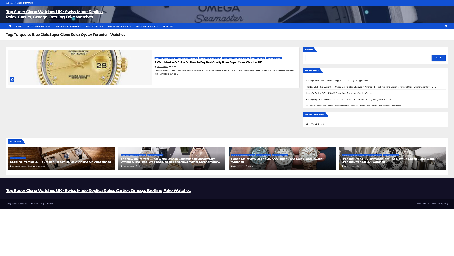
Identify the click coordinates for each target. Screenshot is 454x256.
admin (174, 67)
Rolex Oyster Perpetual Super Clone (236, 58)
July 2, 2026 (238, 166)
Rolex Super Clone (146, 26)
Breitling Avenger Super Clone (353, 155)
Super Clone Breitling (68, 26)
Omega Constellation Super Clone (133, 155)
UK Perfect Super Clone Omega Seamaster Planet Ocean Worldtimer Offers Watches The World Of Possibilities (353, 106)
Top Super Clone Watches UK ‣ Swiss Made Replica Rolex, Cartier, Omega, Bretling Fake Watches (98, 190)
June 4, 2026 (349, 166)
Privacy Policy (443, 204)
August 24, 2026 (19, 166)
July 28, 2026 (128, 166)
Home (19, 26)
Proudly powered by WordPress (17, 204)
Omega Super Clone (119, 26)
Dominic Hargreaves (39, 166)
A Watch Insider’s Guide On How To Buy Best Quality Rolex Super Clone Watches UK (208, 62)
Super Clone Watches (39, 26)
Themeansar (49, 204)
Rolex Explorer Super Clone (187, 58)
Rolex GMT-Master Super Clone (210, 58)
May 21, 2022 (162, 67)
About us (168, 26)
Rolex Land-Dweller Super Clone (243, 155)
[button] (446, 26)
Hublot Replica (94, 26)
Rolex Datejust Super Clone (165, 58)
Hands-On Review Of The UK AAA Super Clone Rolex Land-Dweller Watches (339, 93)
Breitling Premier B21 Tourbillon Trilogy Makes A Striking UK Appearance (337, 81)
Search (309, 49)
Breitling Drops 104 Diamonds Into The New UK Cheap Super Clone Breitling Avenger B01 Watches (349, 99)
